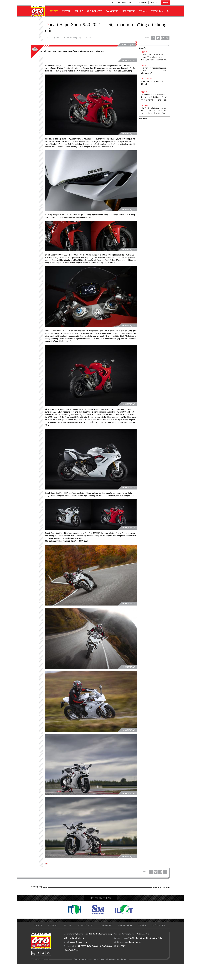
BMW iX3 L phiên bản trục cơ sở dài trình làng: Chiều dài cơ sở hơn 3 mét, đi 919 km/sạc (153, 110)
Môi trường (128, 11)
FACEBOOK (122, 3)
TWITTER (132, 3)
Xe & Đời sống (94, 11)
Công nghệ (112, 11)
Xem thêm (143, 119)
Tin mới (54, 11)
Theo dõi (165, 3)
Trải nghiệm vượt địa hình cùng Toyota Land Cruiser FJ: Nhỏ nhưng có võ (154, 70)
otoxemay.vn (164, 887)
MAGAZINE (153, 3)
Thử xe (79, 11)
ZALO (113, 3)
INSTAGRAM (142, 3)
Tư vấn (143, 11)
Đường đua (157, 11)
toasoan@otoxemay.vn (78, 942)
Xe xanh (66, 11)
